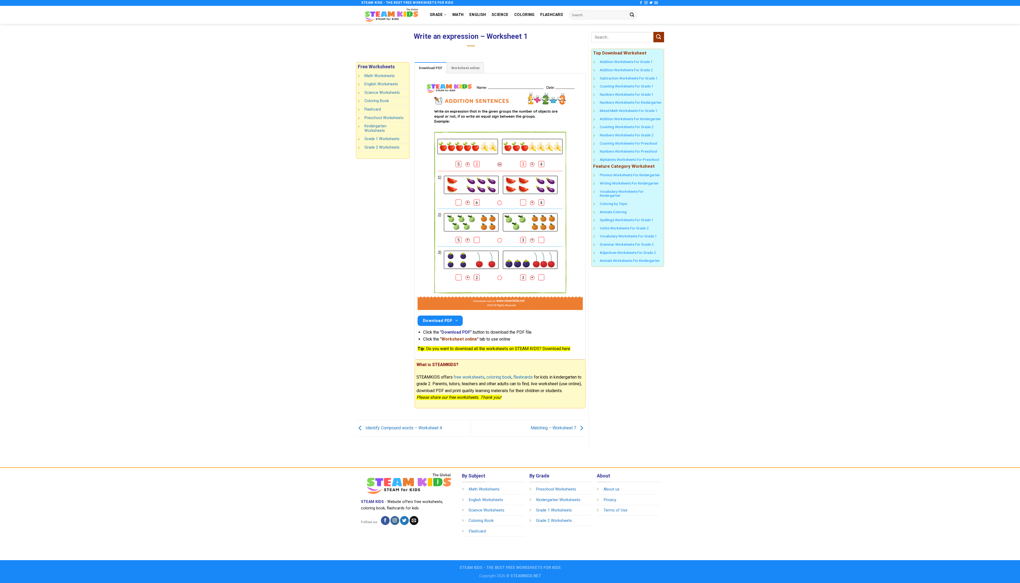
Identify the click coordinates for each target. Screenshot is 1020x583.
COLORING (524, 14)
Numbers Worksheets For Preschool (628, 151)
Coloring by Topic (613, 204)
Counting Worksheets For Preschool (628, 143)
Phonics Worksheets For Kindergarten (630, 175)
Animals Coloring (613, 212)
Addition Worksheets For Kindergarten (630, 119)
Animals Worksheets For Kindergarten (630, 260)
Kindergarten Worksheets (375, 128)
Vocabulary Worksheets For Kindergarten (622, 193)
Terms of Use (615, 510)
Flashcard (372, 109)
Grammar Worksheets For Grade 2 (627, 244)
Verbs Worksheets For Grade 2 (624, 228)
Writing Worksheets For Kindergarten (629, 183)
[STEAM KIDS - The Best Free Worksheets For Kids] (391, 15)
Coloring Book (376, 101)
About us (611, 489)
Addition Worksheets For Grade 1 (626, 62)
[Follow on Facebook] (641, 3)
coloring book (499, 377)
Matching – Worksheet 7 (554, 427)
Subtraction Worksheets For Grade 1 (629, 78)
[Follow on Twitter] (651, 3)
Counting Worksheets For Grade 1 (626, 86)
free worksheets (469, 377)
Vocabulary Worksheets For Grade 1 (628, 236)
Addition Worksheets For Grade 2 (626, 70)
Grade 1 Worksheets (382, 139)
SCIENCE (500, 14)
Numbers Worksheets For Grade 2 (626, 135)
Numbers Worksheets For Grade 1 (626, 94)
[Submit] (631, 14)
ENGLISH (477, 14)
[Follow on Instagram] (646, 3)
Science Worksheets (382, 92)
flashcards (523, 377)
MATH (458, 14)
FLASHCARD (551, 14)
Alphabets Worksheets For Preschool (629, 159)
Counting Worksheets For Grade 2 (626, 127)
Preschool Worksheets (383, 117)
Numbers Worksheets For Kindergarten (630, 102)
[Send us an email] (656, 3)
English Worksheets (381, 84)
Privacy (610, 499)
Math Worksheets (379, 76)
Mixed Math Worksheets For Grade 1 (628, 110)
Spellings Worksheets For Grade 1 (626, 220)
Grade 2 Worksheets (382, 147)
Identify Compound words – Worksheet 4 (403, 427)
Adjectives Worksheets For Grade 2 (628, 252)
